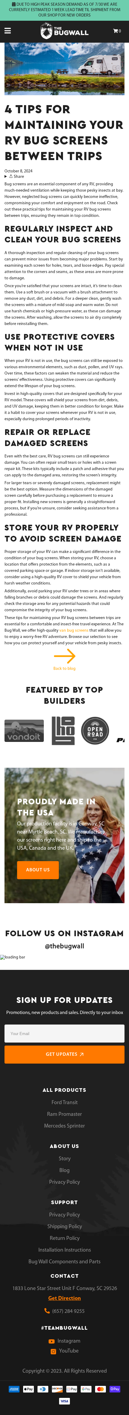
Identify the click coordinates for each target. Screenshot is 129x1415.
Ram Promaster (64, 1114)
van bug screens (73, 630)
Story (64, 1159)
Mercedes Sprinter (64, 1126)
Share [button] (18, 177)
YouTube (69, 1351)
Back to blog (64, 669)
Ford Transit (65, 1103)
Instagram (69, 1341)
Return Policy (65, 1238)
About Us (38, 870)
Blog (64, 1171)
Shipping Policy (64, 1227)
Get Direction (64, 1298)
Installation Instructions (64, 1250)
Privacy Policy (64, 1182)
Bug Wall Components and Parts (64, 1262)
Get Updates (61, 1054)
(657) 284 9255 (67, 1311)
